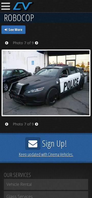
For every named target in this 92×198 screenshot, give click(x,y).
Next (38, 46)
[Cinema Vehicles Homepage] (23, 6)
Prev (8, 46)
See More (15, 29)
